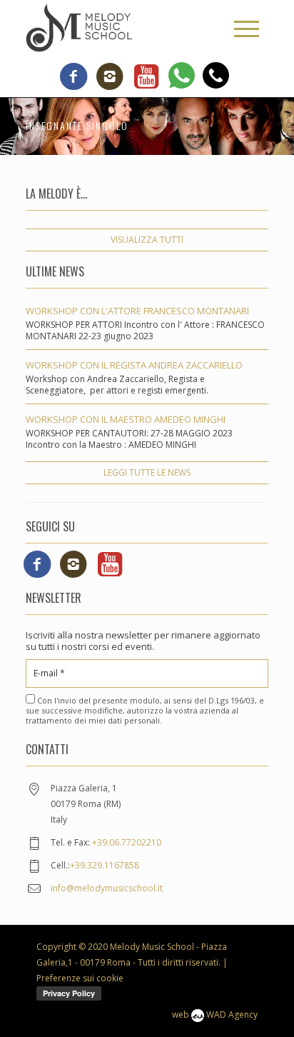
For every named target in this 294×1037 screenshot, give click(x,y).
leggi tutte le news (147, 472)
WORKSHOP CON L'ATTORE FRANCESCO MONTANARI (137, 310)
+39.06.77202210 (126, 842)
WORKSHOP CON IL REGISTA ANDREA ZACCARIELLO (134, 365)
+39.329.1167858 (104, 865)
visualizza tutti (147, 240)
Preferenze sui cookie (79, 978)
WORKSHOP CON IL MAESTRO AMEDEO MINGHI (125, 419)
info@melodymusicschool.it (107, 888)
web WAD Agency (215, 1014)
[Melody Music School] (79, 27)
